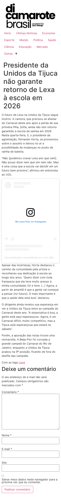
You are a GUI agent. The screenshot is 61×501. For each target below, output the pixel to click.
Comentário (10, 392)
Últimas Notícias (26, 33)
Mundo (23, 40)
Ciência (9, 46)
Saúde (52, 40)
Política (38, 40)
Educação (25, 46)
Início (7, 33)
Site (4, 462)
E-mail (7, 449)
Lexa (22, 362)
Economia (48, 33)
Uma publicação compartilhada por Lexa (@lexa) (31, 257)
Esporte (9, 40)
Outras (8, 53)
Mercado (42, 46)
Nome (7, 435)
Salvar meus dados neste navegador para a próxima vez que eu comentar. (29, 480)
